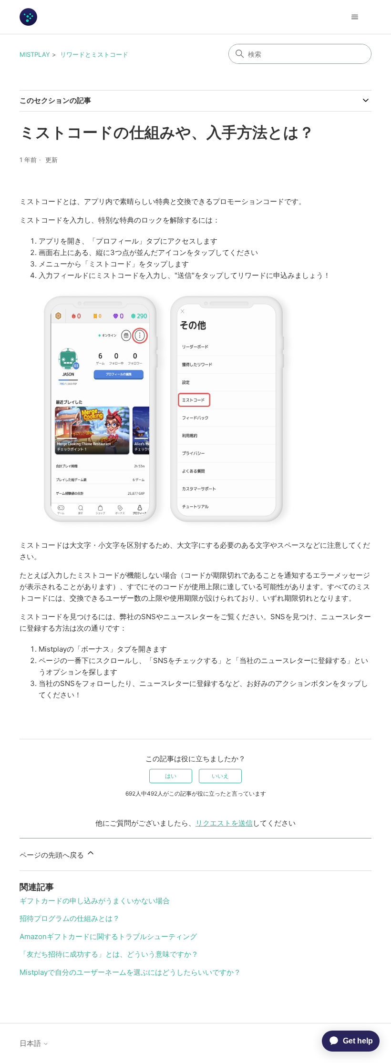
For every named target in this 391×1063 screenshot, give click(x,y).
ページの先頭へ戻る (53, 854)
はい (170, 775)
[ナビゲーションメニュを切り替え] (354, 17)
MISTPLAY (35, 54)
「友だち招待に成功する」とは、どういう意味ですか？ (109, 954)
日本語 (31, 1043)
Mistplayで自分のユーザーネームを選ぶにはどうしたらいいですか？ (130, 972)
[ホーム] (28, 17)
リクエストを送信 (224, 823)
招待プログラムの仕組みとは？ (70, 918)
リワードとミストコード (94, 54)
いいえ (220, 775)
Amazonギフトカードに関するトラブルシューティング (108, 936)
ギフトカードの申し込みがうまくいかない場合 (95, 900)
